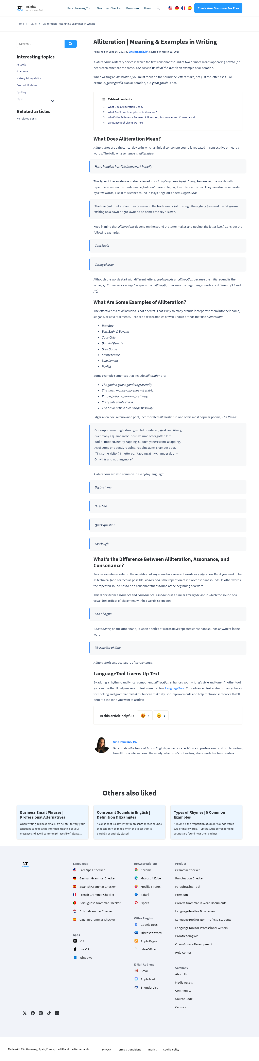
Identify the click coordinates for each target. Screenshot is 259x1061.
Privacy (106, 1049)
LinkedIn (57, 1013)
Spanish (190, 8)
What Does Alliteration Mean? (125, 107)
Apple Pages (149, 941)
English (170, 8)
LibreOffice (148, 949)
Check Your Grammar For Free (218, 8)
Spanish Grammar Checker (98, 886)
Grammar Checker (109, 8)
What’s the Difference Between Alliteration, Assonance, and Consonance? (151, 117)
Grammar (22, 71)
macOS (84, 949)
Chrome (146, 870)
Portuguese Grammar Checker (100, 903)
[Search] (70, 44)
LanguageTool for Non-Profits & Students (203, 919)
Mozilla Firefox (150, 886)
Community (183, 990)
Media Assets (184, 982)
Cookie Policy (171, 1049)
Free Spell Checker (92, 870)
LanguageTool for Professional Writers (201, 928)
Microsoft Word (151, 933)
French (183, 8)
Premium (132, 8)
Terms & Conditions (129, 1049)
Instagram (40, 1013)
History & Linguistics (29, 78)
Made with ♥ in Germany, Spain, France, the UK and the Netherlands (48, 1049)
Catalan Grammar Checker (97, 919)
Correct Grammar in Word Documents (200, 903)
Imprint (152, 1049)
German (177, 8)
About (147, 8)
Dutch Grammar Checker (96, 911)
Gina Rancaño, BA (138, 51)
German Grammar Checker (98, 878)
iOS (82, 941)
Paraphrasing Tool (79, 8)
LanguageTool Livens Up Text (125, 122)
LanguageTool (175, 688)
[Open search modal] (158, 8)
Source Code (184, 999)
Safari (145, 895)
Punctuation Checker (189, 878)
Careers (180, 1007)
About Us (181, 974)
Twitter (24, 1013)
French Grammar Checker (97, 895)
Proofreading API (186, 936)
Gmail (145, 971)
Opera (145, 903)
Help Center (183, 952)
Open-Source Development (193, 944)
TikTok (49, 1013)
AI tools (21, 64)
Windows (86, 957)
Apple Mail (148, 979)
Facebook (32, 1013)
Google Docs (149, 924)
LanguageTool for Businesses (195, 911)
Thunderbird (149, 987)
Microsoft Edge (151, 878)
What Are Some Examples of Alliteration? (132, 112)
